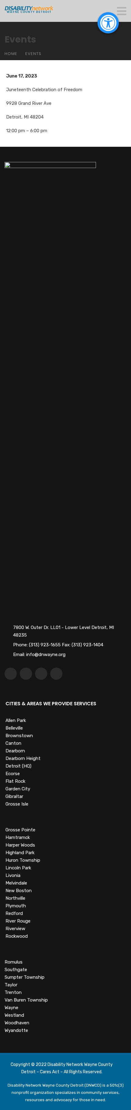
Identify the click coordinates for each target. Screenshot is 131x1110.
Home (11, 54)
